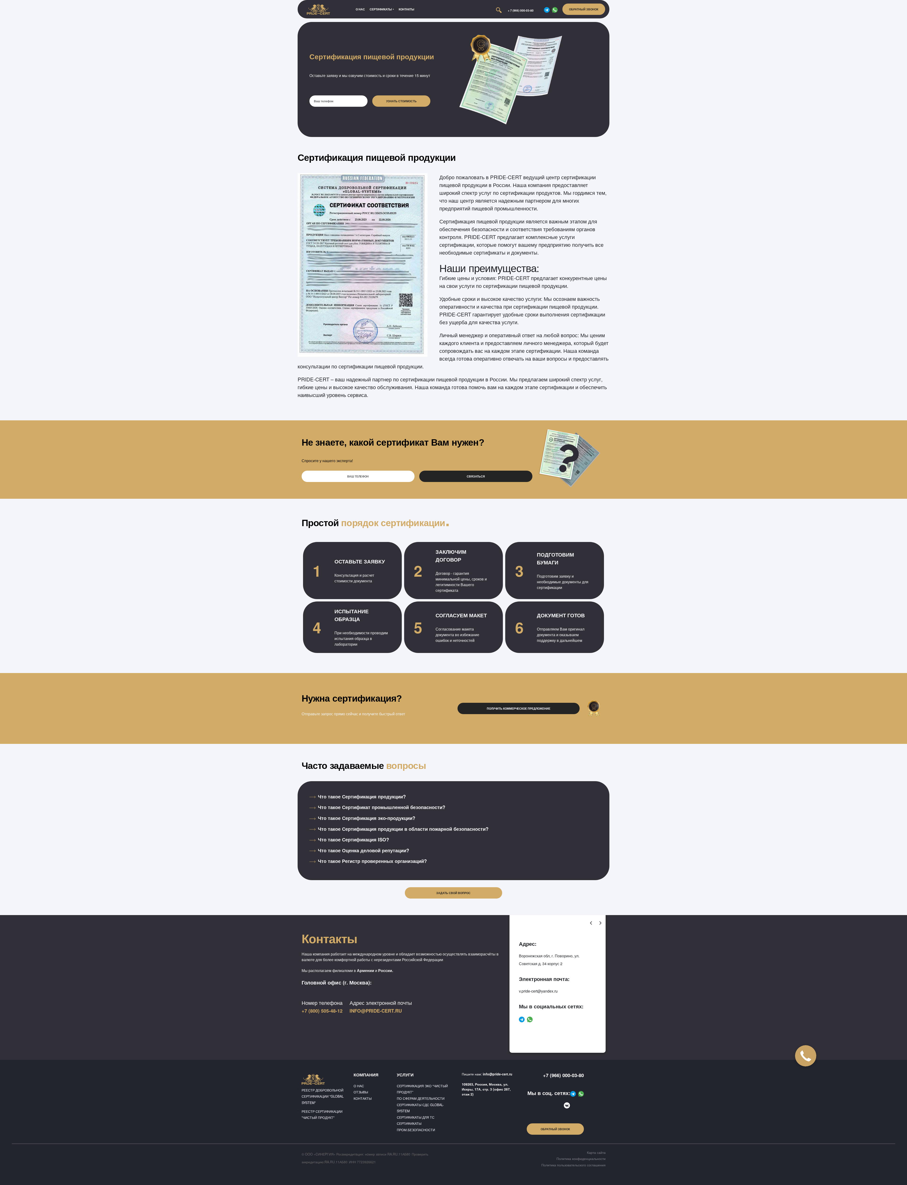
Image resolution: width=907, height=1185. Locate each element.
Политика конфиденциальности (581, 1158)
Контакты (406, 9)
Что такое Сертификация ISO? (353, 839)
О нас (360, 9)
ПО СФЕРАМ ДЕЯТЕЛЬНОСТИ (421, 1098)
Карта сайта (596, 1152)
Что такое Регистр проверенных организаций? (372, 860)
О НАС (359, 1085)
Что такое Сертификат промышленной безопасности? (381, 807)
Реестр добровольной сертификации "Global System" (323, 1096)
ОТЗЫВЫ (361, 1092)
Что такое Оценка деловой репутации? (363, 850)
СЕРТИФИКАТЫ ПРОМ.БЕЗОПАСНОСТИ (416, 1126)
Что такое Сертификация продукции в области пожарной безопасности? (403, 828)
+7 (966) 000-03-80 (563, 1075)
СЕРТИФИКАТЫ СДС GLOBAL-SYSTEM (420, 1107)
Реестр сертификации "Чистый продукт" (322, 1114)
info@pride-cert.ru (376, 1010)
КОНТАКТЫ (363, 1098)
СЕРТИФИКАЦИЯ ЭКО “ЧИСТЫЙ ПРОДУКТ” (422, 1089)
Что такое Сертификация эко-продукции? (366, 817)
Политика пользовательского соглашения (573, 1165)
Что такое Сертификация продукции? (362, 796)
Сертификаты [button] (381, 9)
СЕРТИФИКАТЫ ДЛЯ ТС (415, 1117)
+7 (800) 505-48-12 (322, 1010)
